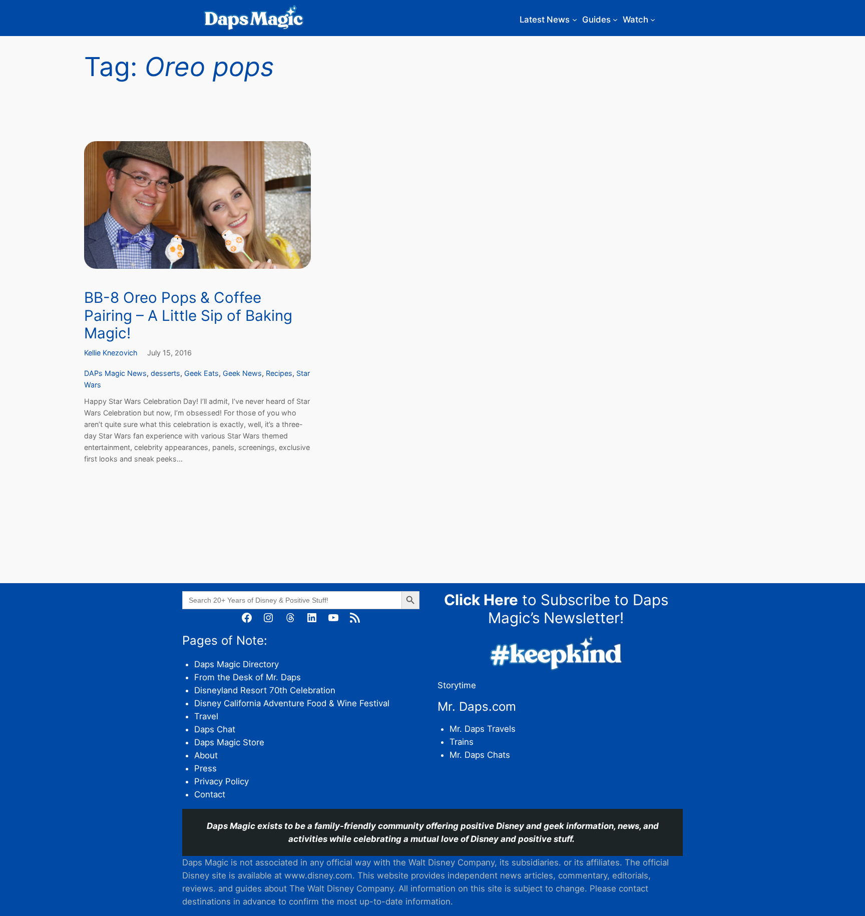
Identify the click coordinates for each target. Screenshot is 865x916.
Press (205, 768)
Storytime (457, 685)
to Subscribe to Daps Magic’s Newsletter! (556, 609)
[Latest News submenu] (574, 19)
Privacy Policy (221, 781)
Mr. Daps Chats (480, 755)
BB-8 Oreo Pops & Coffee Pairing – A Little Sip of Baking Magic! (188, 315)
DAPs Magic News (115, 373)
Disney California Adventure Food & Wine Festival (291, 703)
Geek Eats (201, 373)
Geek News (242, 373)
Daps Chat (214, 729)
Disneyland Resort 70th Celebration (264, 690)
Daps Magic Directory (236, 664)
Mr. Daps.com (477, 706)
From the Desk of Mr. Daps (247, 677)
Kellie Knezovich (111, 352)
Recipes (279, 373)
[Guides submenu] (615, 19)
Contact (209, 794)
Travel (206, 716)
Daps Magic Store (229, 742)
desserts (165, 373)
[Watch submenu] (652, 19)
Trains (462, 742)
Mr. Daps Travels (483, 729)
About (206, 755)
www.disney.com (318, 875)
